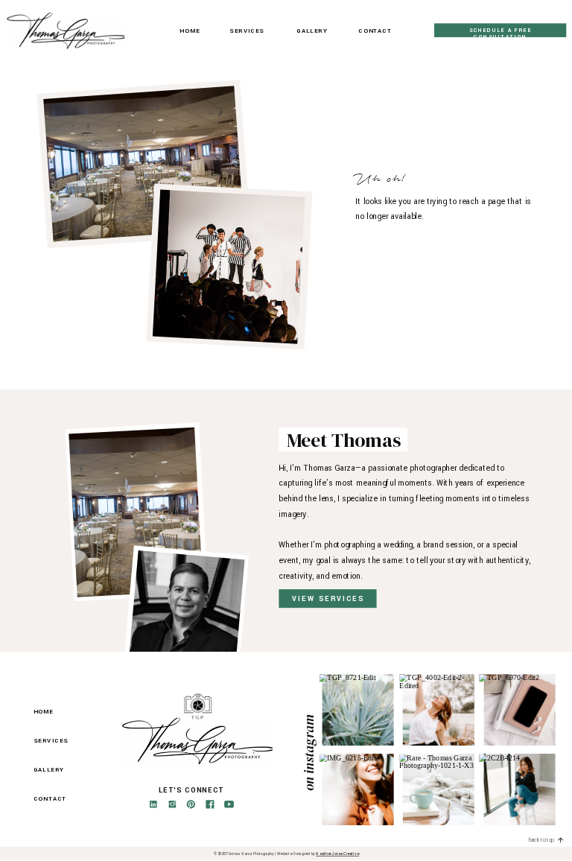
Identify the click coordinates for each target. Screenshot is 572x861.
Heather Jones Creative (337, 854)
